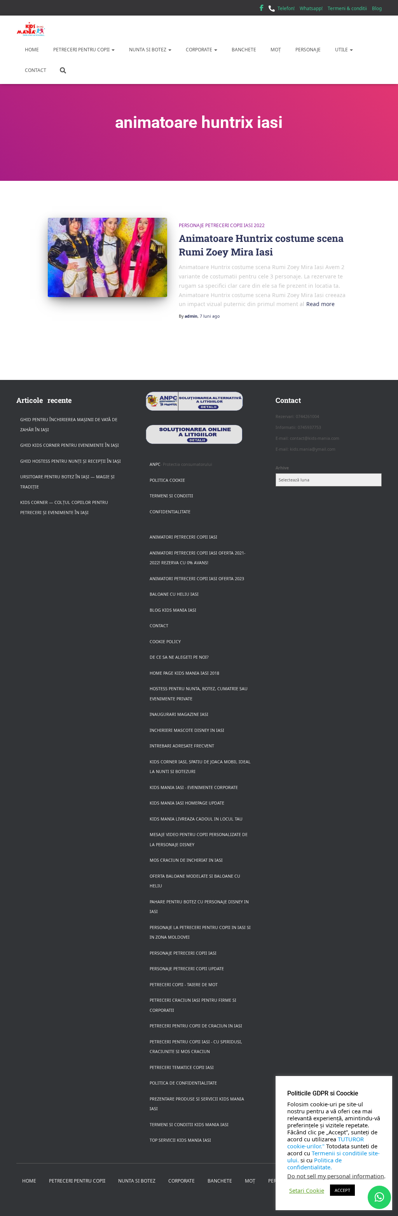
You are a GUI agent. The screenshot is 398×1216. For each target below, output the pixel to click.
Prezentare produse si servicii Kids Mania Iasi (197, 1104)
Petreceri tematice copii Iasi (182, 1067)
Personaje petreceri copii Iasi (183, 953)
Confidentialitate (170, 511)
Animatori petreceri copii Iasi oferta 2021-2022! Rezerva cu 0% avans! (197, 558)
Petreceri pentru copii (81, 49)
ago (210, 316)
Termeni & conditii (347, 8)
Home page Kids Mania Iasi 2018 (184, 673)
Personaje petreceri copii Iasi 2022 (222, 225)
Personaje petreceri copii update (187, 968)
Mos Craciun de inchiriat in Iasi (186, 860)
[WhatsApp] (379, 1197)
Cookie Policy (165, 641)
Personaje (307, 49)
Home (31, 49)
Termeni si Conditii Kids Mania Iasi (189, 1124)
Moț (275, 49)
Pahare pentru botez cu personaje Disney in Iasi (199, 907)
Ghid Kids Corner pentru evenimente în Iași (69, 445)
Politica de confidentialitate (183, 1083)
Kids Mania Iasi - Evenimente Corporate (194, 787)
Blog (377, 8)
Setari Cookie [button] (306, 1190)
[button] (113, 49)
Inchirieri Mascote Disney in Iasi (187, 730)
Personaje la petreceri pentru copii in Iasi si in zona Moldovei (200, 932)
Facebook (262, 9)
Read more (320, 304)
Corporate (199, 49)
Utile (341, 49)
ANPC (155, 464)
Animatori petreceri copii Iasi (183, 537)
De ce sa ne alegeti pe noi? (179, 657)
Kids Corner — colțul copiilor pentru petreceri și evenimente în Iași (64, 507)
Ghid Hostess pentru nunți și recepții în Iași (70, 461)
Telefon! (286, 8)
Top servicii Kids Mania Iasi (180, 1140)
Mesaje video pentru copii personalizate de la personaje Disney (199, 839)
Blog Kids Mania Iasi (173, 610)
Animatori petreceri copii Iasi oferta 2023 (197, 578)
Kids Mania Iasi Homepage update (187, 803)
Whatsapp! (311, 8)
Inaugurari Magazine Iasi (179, 714)
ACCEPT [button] (342, 1190)
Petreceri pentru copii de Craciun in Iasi (196, 1026)
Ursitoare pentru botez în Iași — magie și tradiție (67, 482)
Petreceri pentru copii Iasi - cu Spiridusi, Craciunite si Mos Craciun (196, 1047)
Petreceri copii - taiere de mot (184, 984)
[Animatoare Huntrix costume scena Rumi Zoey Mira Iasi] (107, 257)
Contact (35, 70)
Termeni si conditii (171, 496)
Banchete (243, 49)
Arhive (282, 468)
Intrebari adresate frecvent (182, 746)
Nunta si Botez (148, 49)
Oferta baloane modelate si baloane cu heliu (195, 881)
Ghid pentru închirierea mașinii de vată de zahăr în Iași (68, 424)
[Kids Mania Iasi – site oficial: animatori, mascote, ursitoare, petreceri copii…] (30, 29)
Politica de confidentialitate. (314, 1163)
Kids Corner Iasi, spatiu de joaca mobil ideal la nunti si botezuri (200, 767)
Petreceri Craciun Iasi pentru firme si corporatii (193, 1005)
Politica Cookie (167, 480)
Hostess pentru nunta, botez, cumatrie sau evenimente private (199, 694)
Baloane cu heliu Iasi (174, 594)
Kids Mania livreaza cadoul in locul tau (196, 819)
